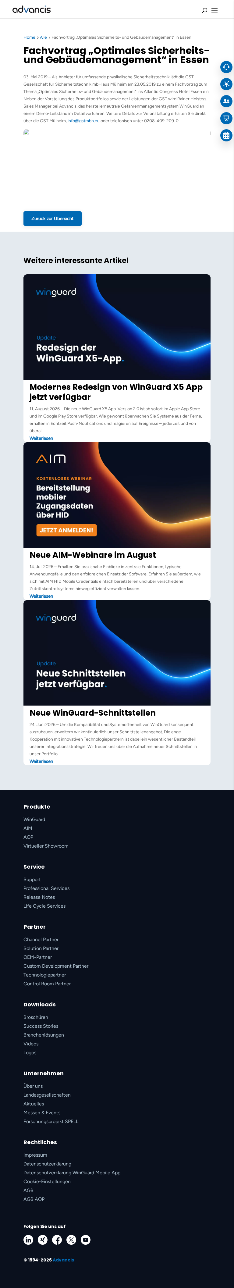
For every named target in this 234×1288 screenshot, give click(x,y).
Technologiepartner (44, 975)
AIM (27, 828)
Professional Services (46, 888)
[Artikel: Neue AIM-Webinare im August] (117, 546)
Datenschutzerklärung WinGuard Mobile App (71, 1173)
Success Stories (40, 1026)
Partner (34, 926)
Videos (30, 1044)
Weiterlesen (41, 438)
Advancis (63, 1260)
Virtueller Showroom (46, 846)
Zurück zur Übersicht (52, 218)
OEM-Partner (37, 957)
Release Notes (39, 897)
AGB (28, 1190)
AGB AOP (33, 1199)
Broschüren (35, 1017)
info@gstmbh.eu (84, 120)
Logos (29, 1052)
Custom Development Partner (55, 966)
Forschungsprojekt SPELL (50, 1121)
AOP (28, 837)
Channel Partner (40, 939)
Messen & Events (41, 1112)
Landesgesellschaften (47, 1095)
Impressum (35, 1155)
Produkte (36, 806)
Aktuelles (33, 1104)
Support (32, 879)
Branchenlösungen (43, 1035)
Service (34, 866)
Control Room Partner (47, 984)
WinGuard (34, 819)
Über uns (33, 1086)
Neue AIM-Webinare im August (93, 555)
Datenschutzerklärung (47, 1164)
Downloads (39, 1004)
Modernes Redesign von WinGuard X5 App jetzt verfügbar (116, 392)
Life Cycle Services (44, 906)
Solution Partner (40, 948)
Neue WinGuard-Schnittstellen (93, 712)
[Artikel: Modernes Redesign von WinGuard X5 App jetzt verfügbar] (117, 378)
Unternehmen (43, 1073)
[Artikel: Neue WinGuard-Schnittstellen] (117, 704)
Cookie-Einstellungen (47, 1181)
